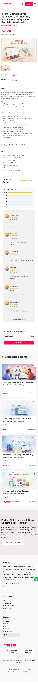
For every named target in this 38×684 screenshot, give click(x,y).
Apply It (24, 331)
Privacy (27, 669)
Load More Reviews (19, 319)
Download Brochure (12, 635)
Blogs (4, 626)
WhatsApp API (7, 603)
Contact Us (6, 629)
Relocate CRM (7, 608)
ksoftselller (8, 385)
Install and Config (11, 25)
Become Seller (7, 631)
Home (3, 25)
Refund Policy (12, 672)
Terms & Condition (14, 669)
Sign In (29, 4)
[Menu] (35, 4)
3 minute (14, 80)
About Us (6, 621)
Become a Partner (13, 543)
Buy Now (19, 342)
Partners (5, 624)
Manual (15, 75)
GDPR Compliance (28, 672)
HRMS (5, 601)
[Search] (22, 4)
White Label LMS (8, 606)
